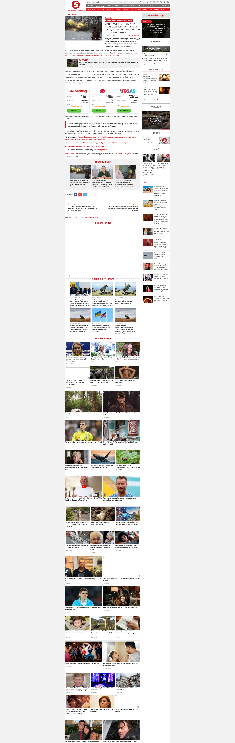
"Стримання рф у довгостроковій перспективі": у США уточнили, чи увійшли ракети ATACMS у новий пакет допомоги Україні (125, 329)
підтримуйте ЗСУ (101, 150)
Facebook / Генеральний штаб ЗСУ (91, 39)
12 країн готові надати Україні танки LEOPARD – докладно (105, 143)
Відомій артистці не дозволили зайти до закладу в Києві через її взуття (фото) (162, 230)
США (96, 217)
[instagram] (140, 2)
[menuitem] (90, 5)
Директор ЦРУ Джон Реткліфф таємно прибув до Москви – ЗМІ (161, 255)
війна (71, 217)
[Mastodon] (157, 2)
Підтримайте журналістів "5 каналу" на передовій (84, 146)
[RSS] (168, 2)
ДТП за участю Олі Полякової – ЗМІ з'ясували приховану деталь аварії (161, 288)
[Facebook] (136, 2)
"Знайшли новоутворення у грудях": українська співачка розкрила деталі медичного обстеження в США (160, 243)
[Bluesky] (161, 2)
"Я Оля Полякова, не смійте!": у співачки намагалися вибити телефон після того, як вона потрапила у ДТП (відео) (161, 219)
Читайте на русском (134, 35)
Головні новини (71, 154)
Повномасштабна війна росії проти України (118, 20)
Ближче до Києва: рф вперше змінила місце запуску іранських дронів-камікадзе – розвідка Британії (122, 208)
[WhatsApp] (150, 2)
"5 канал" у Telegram (123, 154)
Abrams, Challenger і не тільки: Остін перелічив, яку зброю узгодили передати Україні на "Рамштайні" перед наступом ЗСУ (80, 303)
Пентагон (91, 217)
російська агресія (80, 217)
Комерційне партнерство (147, 138)
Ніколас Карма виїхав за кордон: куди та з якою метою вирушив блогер (161, 277)
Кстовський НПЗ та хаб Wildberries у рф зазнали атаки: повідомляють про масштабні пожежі (156, 55)
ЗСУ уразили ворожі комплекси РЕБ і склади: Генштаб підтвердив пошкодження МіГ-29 (156, 60)
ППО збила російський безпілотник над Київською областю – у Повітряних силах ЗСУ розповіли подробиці (83, 208)
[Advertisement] (102, 100)
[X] (154, 2)
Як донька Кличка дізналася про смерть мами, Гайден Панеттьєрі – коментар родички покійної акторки (161, 205)
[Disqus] (102, 251)
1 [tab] (151, 63)
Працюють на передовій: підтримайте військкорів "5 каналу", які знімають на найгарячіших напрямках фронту (150, 82)
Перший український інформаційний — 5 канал (76, 6)
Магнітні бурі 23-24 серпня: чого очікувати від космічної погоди (161, 298)
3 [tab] (157, 63)
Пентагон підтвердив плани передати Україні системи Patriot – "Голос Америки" (124, 301)
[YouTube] (164, 2)
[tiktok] (143, 2)
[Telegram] (147, 2)
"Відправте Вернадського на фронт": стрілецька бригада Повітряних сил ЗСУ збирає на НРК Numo (149, 94)
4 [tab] (160, 63)
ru (133, 2)
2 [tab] (154, 63)
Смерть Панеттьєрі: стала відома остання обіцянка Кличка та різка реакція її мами (161, 266)
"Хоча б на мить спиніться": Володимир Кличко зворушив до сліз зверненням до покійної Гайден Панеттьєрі (161, 191)
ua (131, 2)
